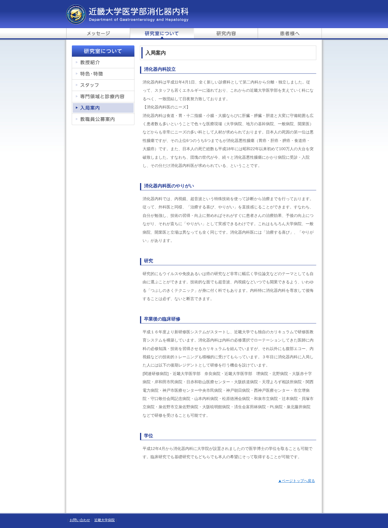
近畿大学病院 (104, 520)
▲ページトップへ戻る (296, 481)
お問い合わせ (80, 520)
